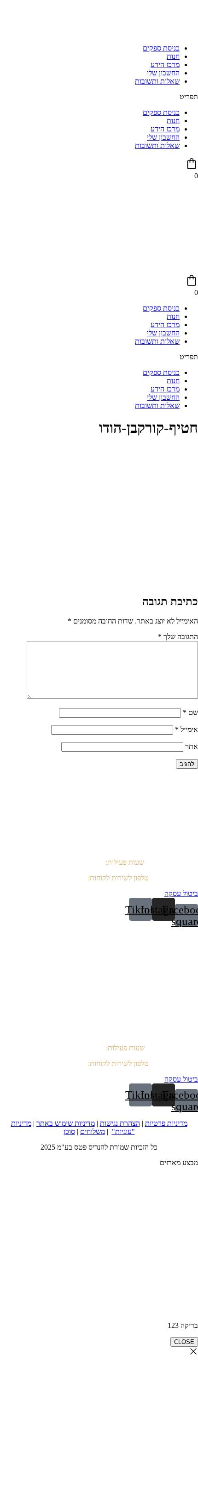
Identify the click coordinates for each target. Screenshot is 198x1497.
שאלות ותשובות (157, 81)
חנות (173, 56)
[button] (99, 97)
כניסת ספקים (161, 48)
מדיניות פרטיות (166, 1123)
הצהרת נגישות (120, 1123)
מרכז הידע (165, 64)
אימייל (186, 729)
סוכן (69, 1131)
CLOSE (184, 1341)
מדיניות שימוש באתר (65, 1123)
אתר (191, 746)
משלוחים (92, 1131)
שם (190, 712)
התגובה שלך (178, 637)
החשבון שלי (163, 73)
